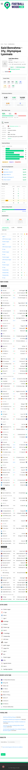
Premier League (5, 241)
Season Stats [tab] (5, 227)
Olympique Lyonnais (15, 69)
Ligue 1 (12, 67)
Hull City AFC (6, 169)
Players (5, 44)
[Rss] (9, 768)
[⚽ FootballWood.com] (14, 5)
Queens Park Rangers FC (9, 177)
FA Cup (3, 249)
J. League (5, 642)
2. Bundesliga (6, 633)
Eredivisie (5, 624)
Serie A (4, 615)
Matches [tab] (4, 230)
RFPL (4, 660)
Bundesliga (5, 621)
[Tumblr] (16, 768)
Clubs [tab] (12, 227)
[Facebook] (10, 768)
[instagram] (17, 768)
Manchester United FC (8, 172)
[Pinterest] (13, 768)
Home (2, 44)
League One (6, 648)
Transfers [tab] (19, 227)
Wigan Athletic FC (7, 174)
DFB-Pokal (5, 639)
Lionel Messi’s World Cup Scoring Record (12, 719)
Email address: (4, 742)
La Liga (4, 612)
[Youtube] (14, 768)
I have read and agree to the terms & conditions (12, 747)
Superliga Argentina (7, 669)
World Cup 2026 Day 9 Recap (9, 717)
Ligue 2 (5, 651)
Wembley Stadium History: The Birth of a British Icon (14, 721)
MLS (4, 654)
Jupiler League (6, 645)
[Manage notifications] (3, 767)
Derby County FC (7, 179)
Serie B (4, 630)
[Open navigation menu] (1, 4)
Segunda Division (7, 663)
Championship (5, 270)
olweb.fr (9, 138)
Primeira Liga (6, 627)
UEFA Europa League (20, 67)
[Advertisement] (14, 27)
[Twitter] (11, 768)
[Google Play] (18, 768)
